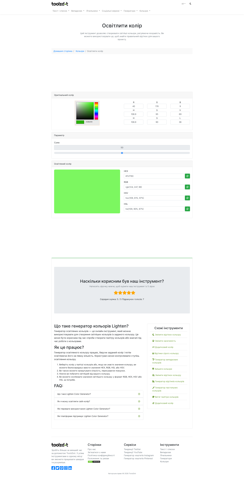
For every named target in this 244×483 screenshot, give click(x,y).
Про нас (92, 449)
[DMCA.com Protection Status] (94, 461)
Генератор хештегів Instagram (139, 455)
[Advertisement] (122, 74)
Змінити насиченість (165, 341)
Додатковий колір (163, 347)
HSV (126, 193)
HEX (126, 171)
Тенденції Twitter (132, 449)
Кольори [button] (144, 11)
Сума (56, 142)
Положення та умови (98, 458)
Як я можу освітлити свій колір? (73, 401)
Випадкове (165, 452)
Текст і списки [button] (60, 11)
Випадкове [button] (77, 11)
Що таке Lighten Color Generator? (74, 394)
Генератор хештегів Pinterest (138, 458)
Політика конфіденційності (101, 455)
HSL (126, 204)
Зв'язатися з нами (97, 452)
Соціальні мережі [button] (111, 11)
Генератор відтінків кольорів (169, 381)
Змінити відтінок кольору (167, 334)
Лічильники (166, 455)
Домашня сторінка (63, 51)
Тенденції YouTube (133, 452)
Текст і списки (167, 449)
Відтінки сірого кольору (166, 353)
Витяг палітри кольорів (166, 397)
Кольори (80, 51)
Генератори (166, 458)
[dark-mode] (190, 3)
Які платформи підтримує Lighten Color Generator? (82, 416)
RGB (126, 182)
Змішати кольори (163, 369)
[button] (183, 3)
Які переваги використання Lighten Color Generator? (83, 408)
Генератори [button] (130, 11)
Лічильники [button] (92, 11)
